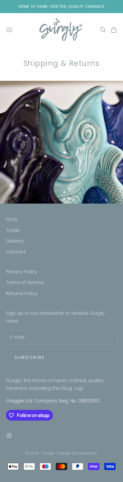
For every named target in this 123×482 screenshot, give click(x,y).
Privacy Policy (21, 271)
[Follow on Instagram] (9, 435)
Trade (13, 230)
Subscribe (30, 357)
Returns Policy (22, 293)
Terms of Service (25, 282)
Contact (16, 251)
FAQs (11, 219)
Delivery (15, 241)
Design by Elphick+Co (78, 453)
